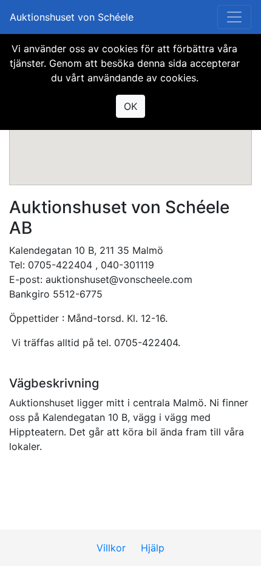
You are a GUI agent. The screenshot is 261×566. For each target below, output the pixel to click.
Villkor (111, 548)
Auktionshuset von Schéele (72, 17)
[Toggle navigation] (234, 17)
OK (130, 106)
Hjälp (152, 548)
